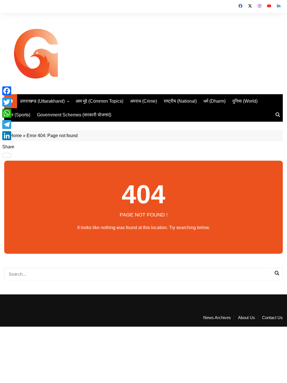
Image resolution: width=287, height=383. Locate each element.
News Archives (217, 317)
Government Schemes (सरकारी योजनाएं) (74, 114)
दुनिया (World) (245, 101)
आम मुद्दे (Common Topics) (99, 101)
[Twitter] (8, 102)
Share (8, 146)
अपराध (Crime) (143, 101)
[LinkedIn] (8, 135)
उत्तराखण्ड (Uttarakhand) (42, 101)
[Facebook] (8, 90)
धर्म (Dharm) (214, 101)
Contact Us (272, 317)
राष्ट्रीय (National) (180, 101)
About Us (246, 317)
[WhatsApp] (8, 113)
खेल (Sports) (18, 114)
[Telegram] (8, 124)
